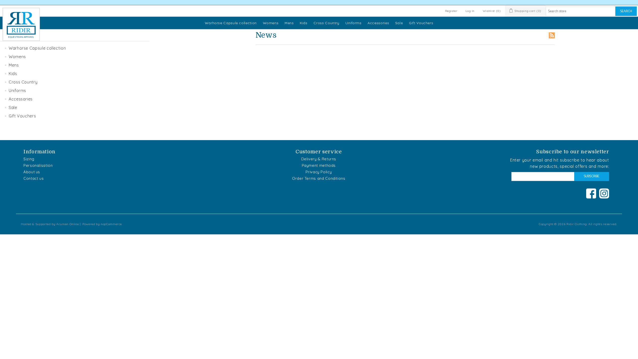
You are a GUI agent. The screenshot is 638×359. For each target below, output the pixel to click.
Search (626, 11)
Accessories (378, 23)
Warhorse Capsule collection (231, 23)
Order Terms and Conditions (318, 178)
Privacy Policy (319, 172)
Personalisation (38, 165)
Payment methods (319, 165)
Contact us (33, 178)
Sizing (28, 159)
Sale (399, 23)
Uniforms (353, 23)
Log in (470, 11)
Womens (271, 23)
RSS (552, 35)
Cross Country (326, 23)
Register (451, 11)
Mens (289, 23)
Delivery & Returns (318, 159)
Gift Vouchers (421, 23)
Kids (304, 23)
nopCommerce (111, 224)
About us (31, 172)
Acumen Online (67, 224)
